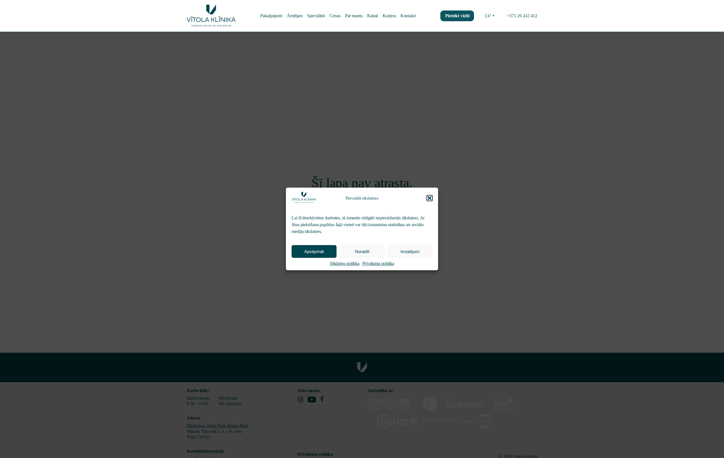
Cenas (335, 15)
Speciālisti (316, 15)
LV (490, 15)
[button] (429, 198)
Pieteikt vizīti (457, 15)
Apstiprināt (314, 251)
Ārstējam (295, 15)
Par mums (354, 15)
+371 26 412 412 (522, 15)
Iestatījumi (409, 251)
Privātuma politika (378, 263)
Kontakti (408, 15)
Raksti (372, 15)
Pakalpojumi (271, 15)
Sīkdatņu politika (344, 263)
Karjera (389, 15)
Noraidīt (362, 251)
